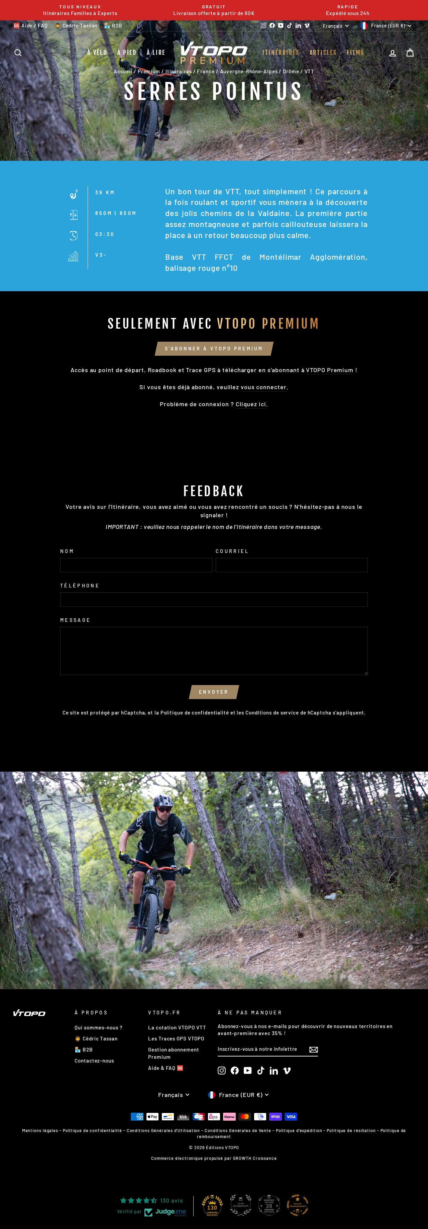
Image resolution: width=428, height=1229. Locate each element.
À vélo (97, 52)
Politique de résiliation (351, 1130)
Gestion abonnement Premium (173, 1052)
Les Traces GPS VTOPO (176, 1038)
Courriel (232, 551)
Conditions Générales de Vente (238, 1130)
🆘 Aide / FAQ (30, 25)
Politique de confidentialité (194, 712)
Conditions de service (272, 712)
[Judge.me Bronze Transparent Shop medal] (297, 1205)
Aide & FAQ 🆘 (166, 1068)
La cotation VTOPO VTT (177, 1027)
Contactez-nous (94, 1060)
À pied (127, 52)
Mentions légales (40, 1130)
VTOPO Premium (329, 369)
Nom (67, 551)
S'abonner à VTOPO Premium (214, 348)
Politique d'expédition (299, 1130)
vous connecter (264, 386)
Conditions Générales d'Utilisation (163, 1130)
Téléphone (80, 585)
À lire (156, 52)
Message (75, 620)
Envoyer (214, 692)
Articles (323, 52)
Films (355, 52)
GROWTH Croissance (255, 1158)
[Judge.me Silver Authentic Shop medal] (240, 1205)
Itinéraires (281, 52)
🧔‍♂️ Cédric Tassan (76, 25)
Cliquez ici (251, 404)
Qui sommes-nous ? (98, 1027)
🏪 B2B (113, 25)
